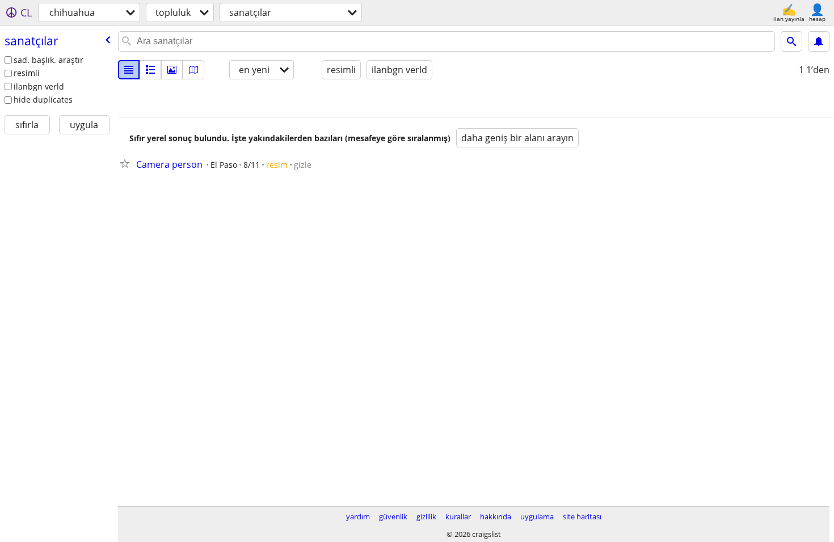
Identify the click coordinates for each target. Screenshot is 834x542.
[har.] (193, 69)
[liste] (129, 69)
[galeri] (172, 69)
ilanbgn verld (39, 86)
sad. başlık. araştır (48, 59)
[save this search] (818, 41)
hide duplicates (43, 99)
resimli (27, 72)
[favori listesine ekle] (127, 163)
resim (277, 164)
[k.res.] (150, 69)
